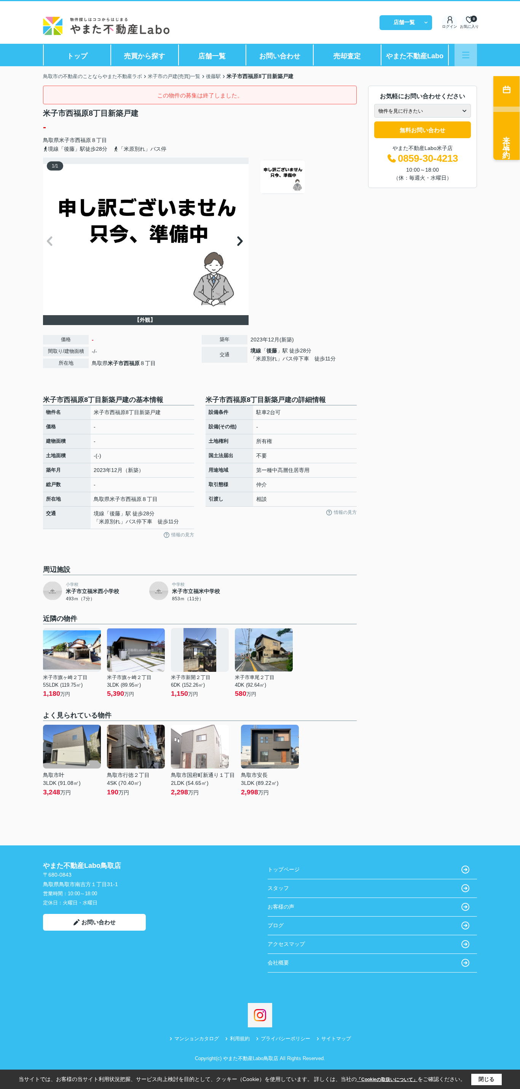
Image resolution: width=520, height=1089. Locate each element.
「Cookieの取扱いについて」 (387, 1079)
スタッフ (278, 888)
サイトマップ (336, 1038)
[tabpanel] (307, 177)
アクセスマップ (286, 944)
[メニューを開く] (465, 55)
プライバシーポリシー (285, 1038)
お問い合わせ (279, 56)
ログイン (449, 26)
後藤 (271, 351)
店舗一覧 (404, 22)
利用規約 (240, 1038)
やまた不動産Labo (414, 56)
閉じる (486, 1079)
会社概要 (278, 963)
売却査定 (347, 56)
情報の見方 (182, 534)
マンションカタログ (196, 1038)
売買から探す (144, 56)
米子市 (67, 140)
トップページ (284, 869)
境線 (255, 351)
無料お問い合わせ (422, 130)
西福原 (83, 140)
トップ (77, 56)
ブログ (276, 925)
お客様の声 (281, 907)
